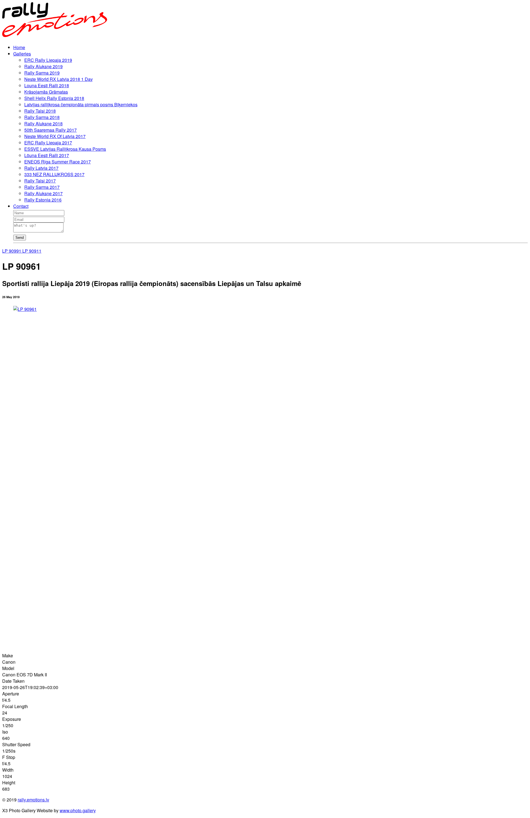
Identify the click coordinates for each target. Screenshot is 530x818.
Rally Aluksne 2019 (43, 66)
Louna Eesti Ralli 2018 (46, 85)
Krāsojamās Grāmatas (46, 92)
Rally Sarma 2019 (42, 73)
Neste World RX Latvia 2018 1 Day (58, 79)
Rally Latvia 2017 (41, 168)
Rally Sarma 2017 (42, 187)
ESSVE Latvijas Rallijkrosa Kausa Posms (65, 149)
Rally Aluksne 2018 (43, 123)
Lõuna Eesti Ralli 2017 (46, 155)
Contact (20, 206)
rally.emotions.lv (33, 799)
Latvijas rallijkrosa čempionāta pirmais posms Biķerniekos (80, 104)
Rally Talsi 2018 (40, 111)
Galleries (22, 54)
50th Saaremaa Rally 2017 (50, 130)
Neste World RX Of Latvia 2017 (55, 136)
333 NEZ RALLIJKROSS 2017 (54, 174)
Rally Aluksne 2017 (43, 193)
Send (19, 237)
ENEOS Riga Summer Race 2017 (57, 161)
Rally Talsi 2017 (40, 181)
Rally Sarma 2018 (42, 117)
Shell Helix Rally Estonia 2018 (54, 98)
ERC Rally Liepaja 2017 (48, 142)
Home (19, 47)
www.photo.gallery (78, 810)
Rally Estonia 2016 (43, 200)
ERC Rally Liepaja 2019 (48, 60)
